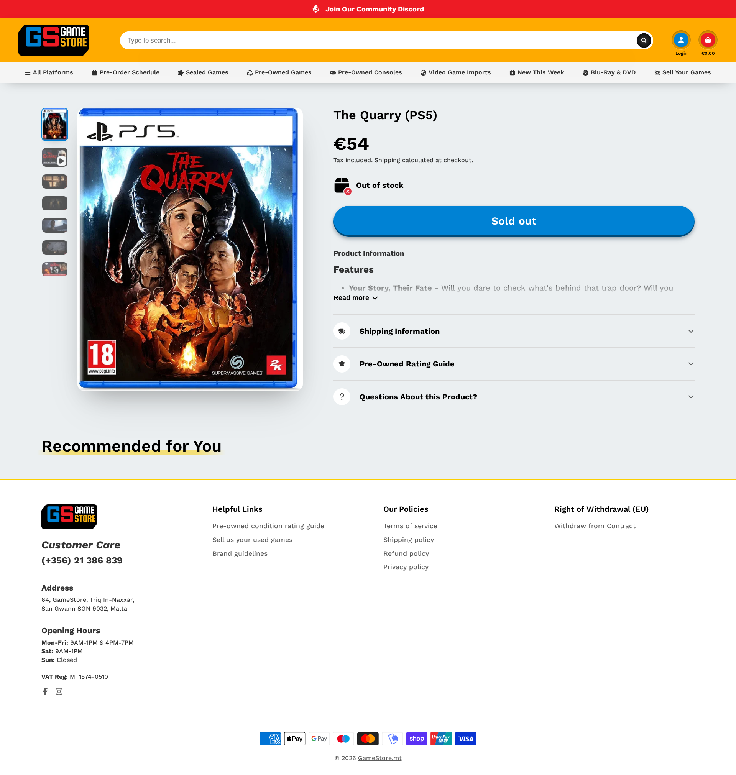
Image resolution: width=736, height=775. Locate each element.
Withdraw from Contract (595, 526)
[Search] (644, 40)
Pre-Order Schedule (129, 72)
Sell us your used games (252, 539)
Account (681, 43)
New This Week (541, 72)
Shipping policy (408, 539)
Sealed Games (207, 72)
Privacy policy (406, 567)
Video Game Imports (460, 72)
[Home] (53, 40)
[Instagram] (59, 691)
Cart (708, 43)
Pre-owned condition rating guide (268, 526)
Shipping (387, 160)
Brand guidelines (240, 553)
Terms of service (410, 526)
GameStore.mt (380, 758)
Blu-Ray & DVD (613, 72)
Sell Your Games (686, 72)
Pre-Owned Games (283, 72)
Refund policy (406, 553)
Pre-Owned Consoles (370, 72)
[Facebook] (45, 691)
